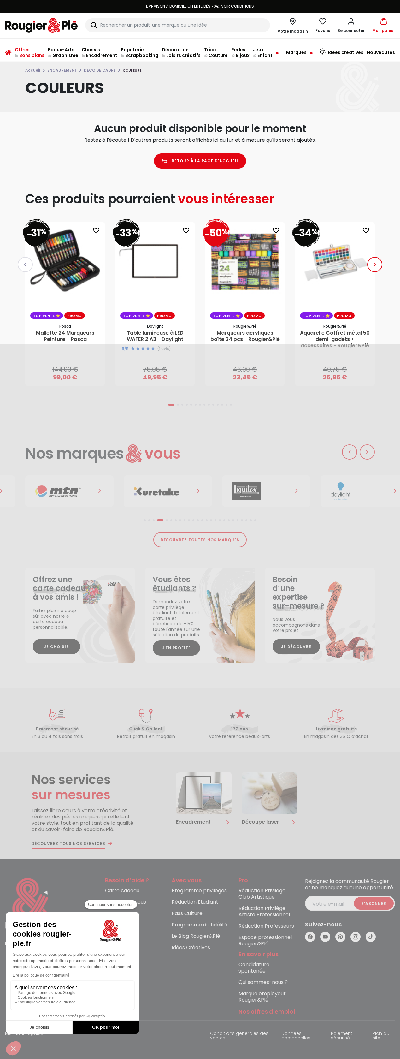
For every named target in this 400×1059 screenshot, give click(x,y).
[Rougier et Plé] (30, 904)
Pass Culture (187, 913)
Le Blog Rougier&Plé (196, 936)
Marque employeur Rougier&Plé (262, 997)
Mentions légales (24, 1034)
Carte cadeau (122, 891)
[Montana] (69, 491)
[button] (351, 25)
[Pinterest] (340, 937)
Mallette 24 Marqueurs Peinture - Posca (65, 336)
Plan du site (381, 1036)
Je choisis (56, 646)
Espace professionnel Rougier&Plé (265, 940)
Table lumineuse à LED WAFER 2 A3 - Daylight (155, 336)
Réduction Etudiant (195, 902)
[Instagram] (355, 937)
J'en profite (176, 648)
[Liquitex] (266, 491)
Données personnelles (295, 1036)
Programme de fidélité (199, 925)
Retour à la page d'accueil (205, 161)
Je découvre (296, 646)
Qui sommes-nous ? (263, 982)
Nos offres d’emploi (266, 1011)
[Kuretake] (168, 491)
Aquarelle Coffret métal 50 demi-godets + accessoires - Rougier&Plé (335, 339)
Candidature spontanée (253, 967)
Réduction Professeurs (266, 926)
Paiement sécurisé (341, 1036)
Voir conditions (237, 6)
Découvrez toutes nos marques (200, 540)
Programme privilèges (199, 891)
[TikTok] (371, 937)
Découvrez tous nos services (68, 843)
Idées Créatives (191, 947)
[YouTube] (325, 937)
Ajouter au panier (70, 375)
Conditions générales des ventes (239, 1036)
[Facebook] (310, 937)
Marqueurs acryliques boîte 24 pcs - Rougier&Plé (245, 336)
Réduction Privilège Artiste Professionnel (264, 911)
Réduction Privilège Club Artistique (261, 894)
